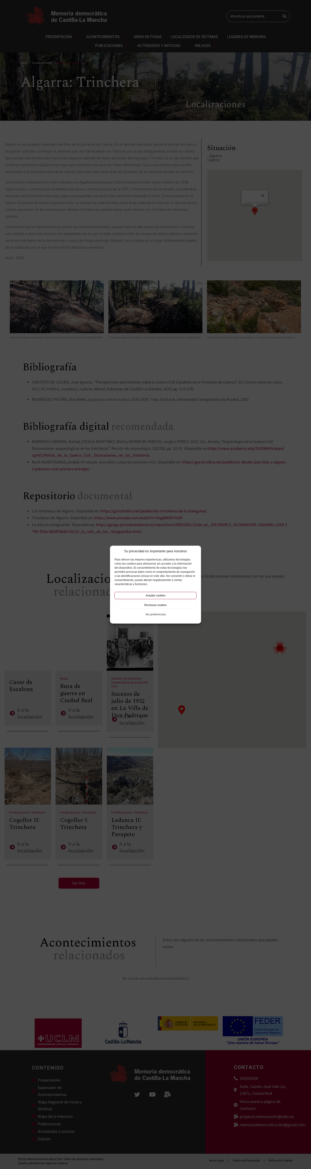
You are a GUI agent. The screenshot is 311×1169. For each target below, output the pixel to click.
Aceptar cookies (156, 595)
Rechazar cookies (155, 605)
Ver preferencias (155, 614)
